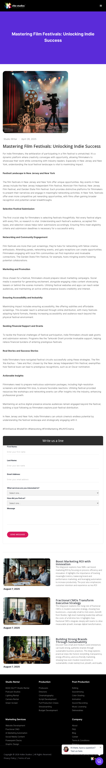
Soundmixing (78, 692)
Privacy (75, 744)
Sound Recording (80, 703)
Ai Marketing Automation (16, 733)
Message (11, 508)
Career (75, 736)
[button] (101, 6)
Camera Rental (12, 699)
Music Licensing (79, 706)
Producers (43, 688)
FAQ (74, 729)
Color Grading (78, 695)
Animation (76, 699)
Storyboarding (45, 706)
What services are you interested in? (23, 488)
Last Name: (12, 460)
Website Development (15, 725)
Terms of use (24, 758)
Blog (74, 733)
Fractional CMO (12, 729)
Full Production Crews (48, 703)
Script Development (47, 699)
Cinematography (46, 695)
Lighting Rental (12, 695)
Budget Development (48, 710)
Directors (43, 692)
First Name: (12, 446)
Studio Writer (10, 139)
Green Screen (12, 703)
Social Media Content (15, 736)
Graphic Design (12, 744)
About (74, 725)
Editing (75, 688)
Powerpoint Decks (14, 740)
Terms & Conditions (80, 740)
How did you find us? (16, 498)
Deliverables (77, 710)
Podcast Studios (13, 692)
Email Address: (13, 474)
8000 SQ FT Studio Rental (17, 688)
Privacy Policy (10, 758)
